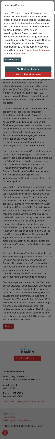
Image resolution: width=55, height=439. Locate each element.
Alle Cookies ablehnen (28, 69)
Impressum (19, 53)
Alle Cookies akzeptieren (28, 74)
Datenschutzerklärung (36, 50)
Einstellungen (11, 59)
